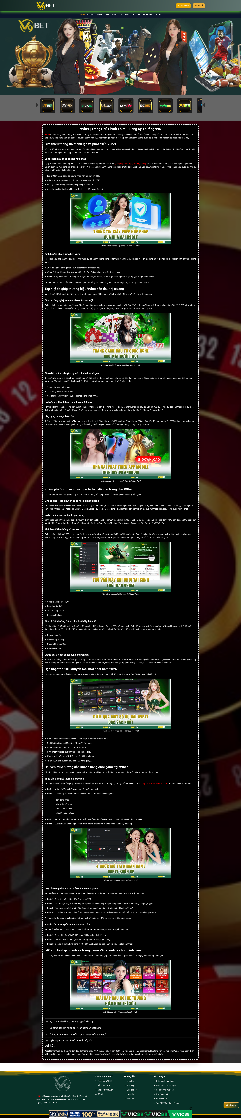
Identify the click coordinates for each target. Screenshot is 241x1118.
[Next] (233, 56)
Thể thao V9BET (105, 1081)
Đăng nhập (132, 1090)
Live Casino (125, 15)
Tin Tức (157, 15)
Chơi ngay (231, 1105)
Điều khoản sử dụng (165, 1081)
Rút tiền (130, 1098)
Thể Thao (136, 15)
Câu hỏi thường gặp (165, 1090)
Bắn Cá (115, 15)
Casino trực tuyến (105, 1090)
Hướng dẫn (147, 15)
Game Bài (91, 15)
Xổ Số (100, 1094)
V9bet (82, 15)
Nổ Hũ (99, 15)
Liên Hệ (130, 1081)
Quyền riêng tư (162, 1094)
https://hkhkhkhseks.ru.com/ (155, 783)
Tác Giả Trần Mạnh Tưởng (167, 1103)
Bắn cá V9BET (104, 1085)
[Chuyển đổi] (47, 1022)
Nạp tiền (130, 1094)
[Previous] (8, 56)
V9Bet (38, 1096)
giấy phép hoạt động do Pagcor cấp (130, 163)
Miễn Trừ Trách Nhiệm (166, 1085)
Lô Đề (107, 15)
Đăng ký (130, 1085)
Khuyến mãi (161, 1098)
